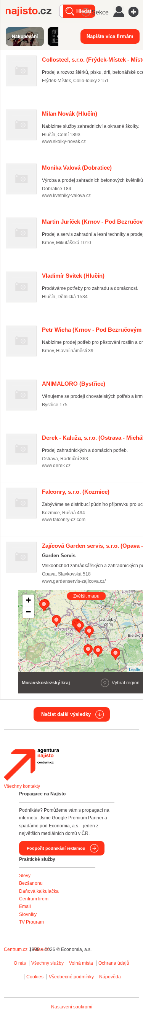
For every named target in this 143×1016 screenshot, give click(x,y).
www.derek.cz (56, 465)
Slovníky (28, 914)
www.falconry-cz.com (63, 519)
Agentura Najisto (31, 765)
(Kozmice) (75, 491)
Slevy (25, 875)
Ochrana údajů (113, 963)
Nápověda (110, 976)
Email (25, 906)
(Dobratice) (77, 167)
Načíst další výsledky (66, 714)
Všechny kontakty (22, 786)
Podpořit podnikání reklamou (56, 848)
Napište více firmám (110, 36)
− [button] (28, 612)
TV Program (31, 922)
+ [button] (28, 600)
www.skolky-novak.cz (64, 141)
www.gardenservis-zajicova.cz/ (74, 581)
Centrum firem (33, 899)
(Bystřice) (73, 383)
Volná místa (81, 963)
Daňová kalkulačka (39, 891)
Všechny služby (48, 963)
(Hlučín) (69, 113)
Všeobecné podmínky (71, 976)
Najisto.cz (32, 11)
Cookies (34, 976)
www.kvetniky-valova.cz (66, 195)
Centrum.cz (15, 949)
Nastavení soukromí (71, 1007)
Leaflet (135, 669)
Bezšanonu (31, 883)
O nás (20, 963)
